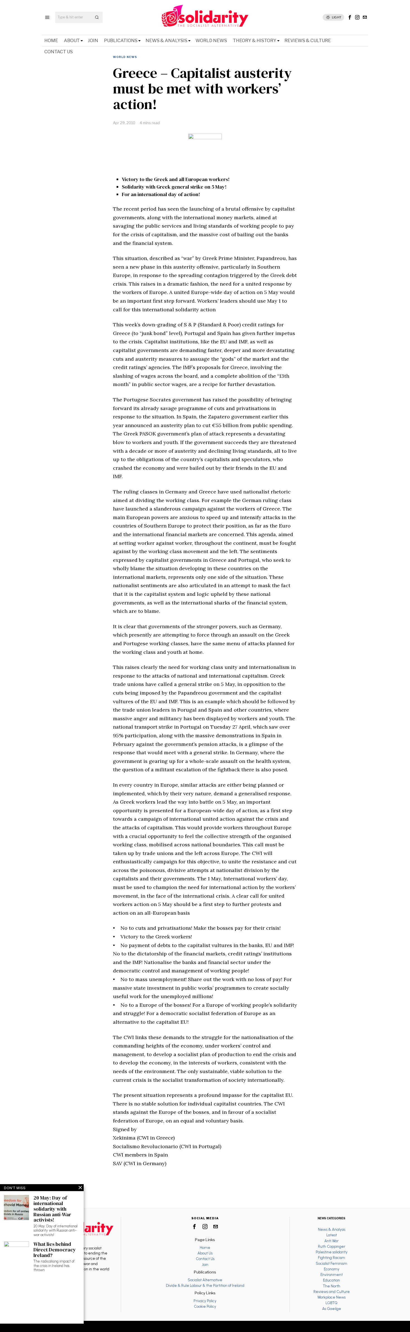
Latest (331, 1235)
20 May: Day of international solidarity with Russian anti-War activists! (52, 1209)
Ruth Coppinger (331, 1246)
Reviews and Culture (331, 1291)
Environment (331, 1274)
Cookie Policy (205, 1306)
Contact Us (205, 1258)
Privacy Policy (205, 1301)
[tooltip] (349, 17)
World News (125, 57)
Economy (331, 1269)
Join (205, 1264)
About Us (205, 1253)
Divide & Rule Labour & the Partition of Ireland (205, 1285)
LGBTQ (331, 1302)
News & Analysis (331, 1229)
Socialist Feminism (331, 1263)
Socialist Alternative (205, 1280)
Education (331, 1280)
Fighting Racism (331, 1257)
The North (331, 1286)
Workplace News (331, 1297)
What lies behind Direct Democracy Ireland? (54, 1249)
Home (205, 1247)
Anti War (331, 1241)
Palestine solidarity (332, 1252)
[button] (97, 17)
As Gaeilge (331, 1308)
